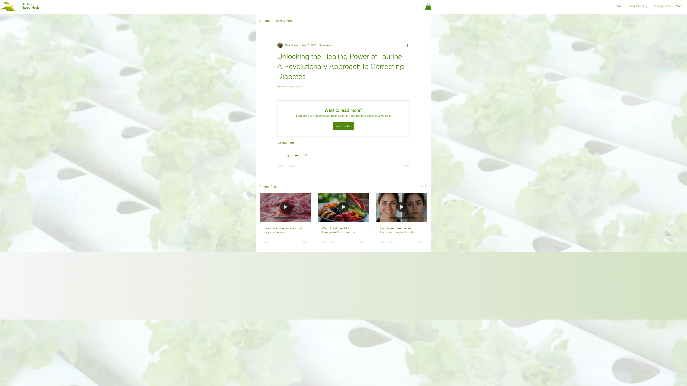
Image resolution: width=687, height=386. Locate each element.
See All (424, 186)
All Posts (264, 20)
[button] (428, 6)
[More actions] (407, 45)
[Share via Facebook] (279, 155)
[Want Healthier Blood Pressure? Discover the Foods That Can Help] (343, 207)
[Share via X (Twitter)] (287, 155)
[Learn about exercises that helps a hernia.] (285, 207)
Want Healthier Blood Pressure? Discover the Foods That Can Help (338, 230)
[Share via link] (305, 155)
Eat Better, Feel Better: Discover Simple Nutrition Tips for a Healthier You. (398, 230)
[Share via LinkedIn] (296, 155)
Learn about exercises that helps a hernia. (283, 230)
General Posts (284, 20)
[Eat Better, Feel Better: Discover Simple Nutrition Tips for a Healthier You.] (401, 207)
